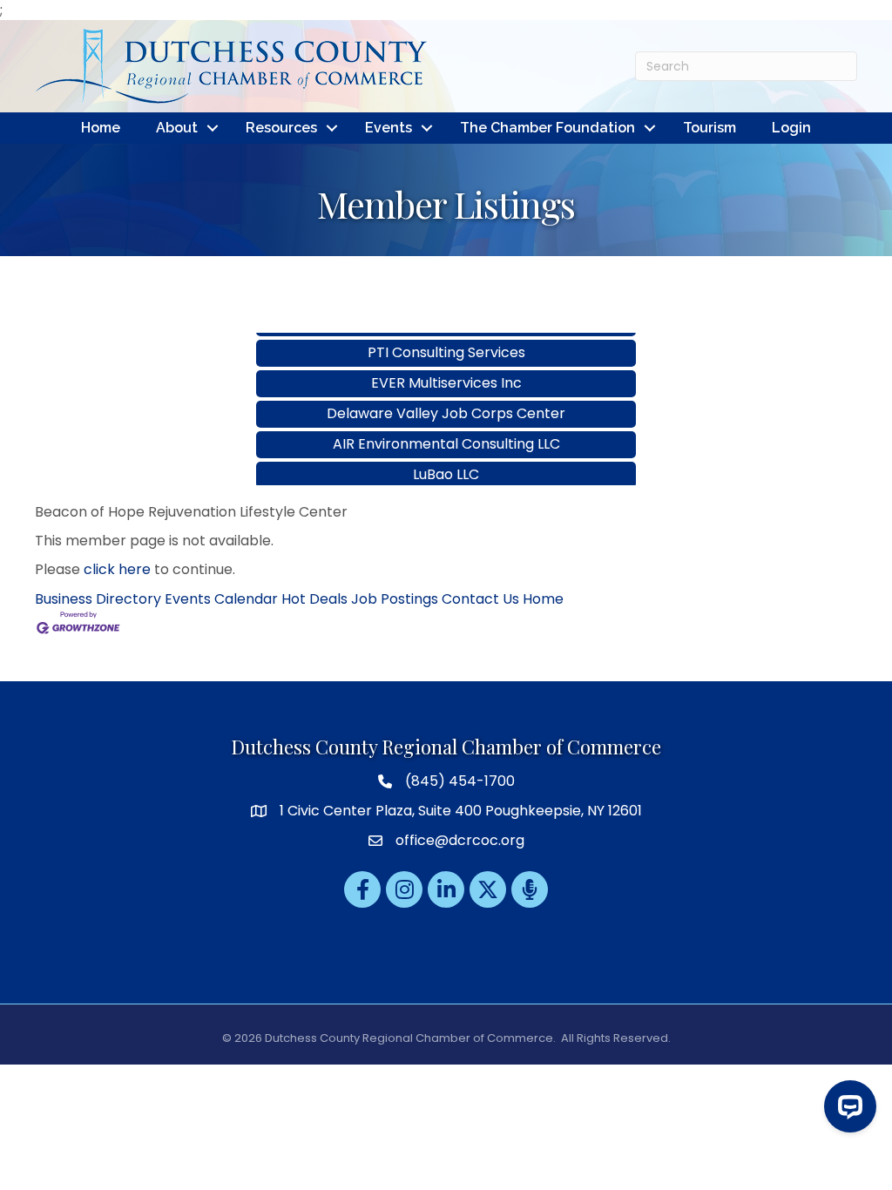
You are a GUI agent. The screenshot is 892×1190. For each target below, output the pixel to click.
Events (388, 127)
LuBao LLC (446, 460)
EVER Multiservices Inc (446, 369)
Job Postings (394, 599)
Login (791, 127)
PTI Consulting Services (446, 338)
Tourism (709, 127)
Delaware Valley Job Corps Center (446, 399)
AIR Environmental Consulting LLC (446, 430)
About (177, 127)
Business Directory (98, 599)
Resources (281, 127)
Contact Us (480, 599)
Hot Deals (314, 599)
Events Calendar (221, 599)
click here (117, 569)
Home (100, 127)
